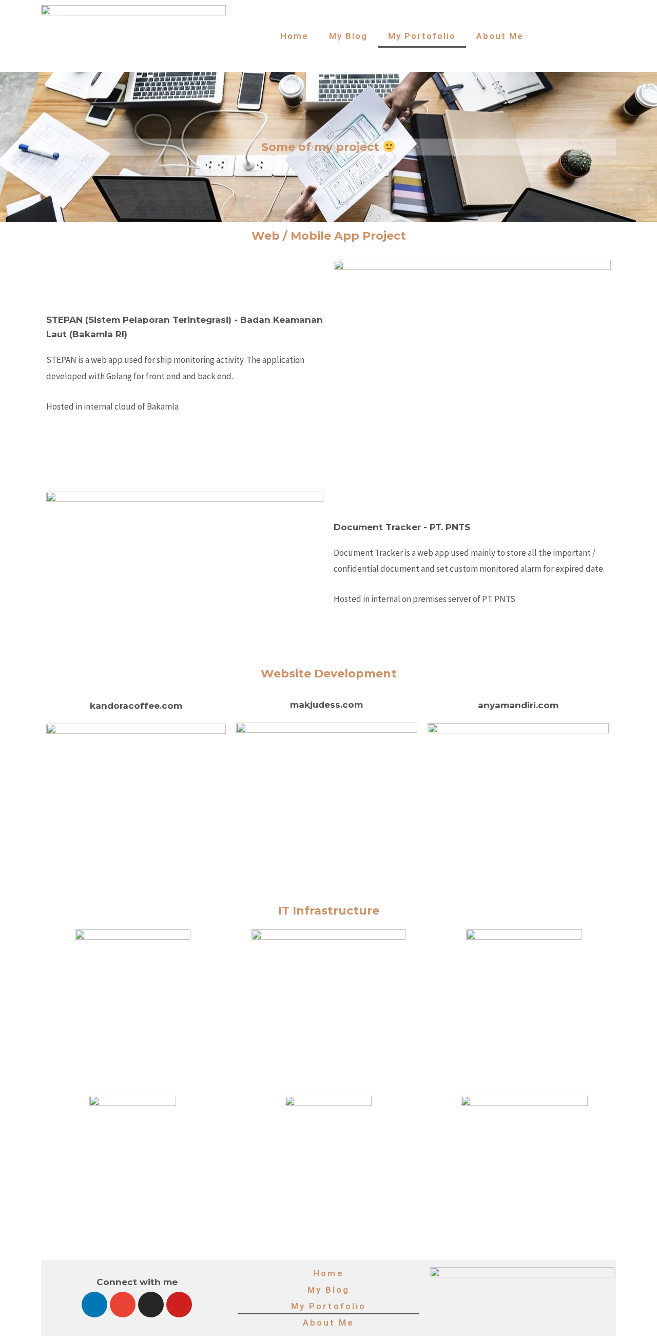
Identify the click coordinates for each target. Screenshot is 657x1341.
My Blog (348, 36)
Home (294, 36)
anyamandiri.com (518, 705)
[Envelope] (123, 1304)
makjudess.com (326, 704)
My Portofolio (422, 36)
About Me (500, 36)
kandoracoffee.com (136, 706)
